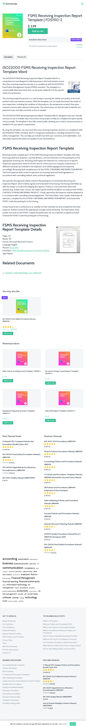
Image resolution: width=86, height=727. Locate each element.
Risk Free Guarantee (10, 646)
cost (37, 568)
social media (32, 594)
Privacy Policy (7, 640)
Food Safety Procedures (11, 694)
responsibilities (33, 591)
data (35, 571)
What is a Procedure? (50, 621)
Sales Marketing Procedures (13, 678)
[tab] (8, 56)
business (8, 563)
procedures (24, 588)
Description (8, 57)
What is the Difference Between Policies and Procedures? (59, 631)
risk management (10, 594)
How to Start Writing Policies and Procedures (59, 649)
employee (25, 574)
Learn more (62, 724)
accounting (10, 559)
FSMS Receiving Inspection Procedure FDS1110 (30, 250)
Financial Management (23, 577)
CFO (38, 564)
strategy (22, 598)
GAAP (4, 585)
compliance (29, 568)
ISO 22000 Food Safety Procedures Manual (43, 46)
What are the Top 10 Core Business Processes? (60, 639)
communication (13, 568)
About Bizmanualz (9, 621)
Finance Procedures (10, 668)
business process (21, 563)
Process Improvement (10, 650)
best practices (34, 559)
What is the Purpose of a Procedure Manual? (59, 627)
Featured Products (9, 630)
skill (25, 594)
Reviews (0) (21, 57)
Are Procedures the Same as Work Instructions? (60, 642)
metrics (17, 588)
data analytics (7, 575)
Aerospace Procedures (11, 690)
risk (39, 591)
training (10, 601)
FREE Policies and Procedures (13, 637)
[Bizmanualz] (10, 4)
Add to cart (38, 31)
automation (23, 559)
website (15, 601)
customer (5, 571)
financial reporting (10, 581)
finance (34, 574)
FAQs (5, 643)
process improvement (9, 591)
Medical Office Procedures (12, 684)
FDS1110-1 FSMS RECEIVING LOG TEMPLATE (23, 273)
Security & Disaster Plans (12, 697)
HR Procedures (8, 671)
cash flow (32, 564)
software (7, 597)
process (32, 588)
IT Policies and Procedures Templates (16, 675)
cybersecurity (27, 571)
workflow (20, 601)
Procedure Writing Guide (11, 703)
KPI (29, 585)
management (8, 587)
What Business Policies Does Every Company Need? (62, 646)
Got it (73, 724)
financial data (6, 578)
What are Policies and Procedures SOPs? (57, 624)
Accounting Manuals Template (13, 665)
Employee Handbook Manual (13, 687)
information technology (17, 584)
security (20, 594)
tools (5, 601)
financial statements (29, 581)
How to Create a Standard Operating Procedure (60, 636)
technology (31, 597)
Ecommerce (16, 574)
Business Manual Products (12, 634)
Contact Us (7, 653)
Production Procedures (11, 700)
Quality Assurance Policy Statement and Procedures (21, 681)
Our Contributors (9, 627)
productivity (22, 590)
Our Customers (8, 624)
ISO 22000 (14, 248)
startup (15, 597)
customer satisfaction (15, 571)
